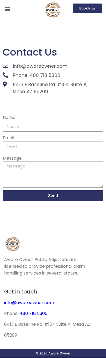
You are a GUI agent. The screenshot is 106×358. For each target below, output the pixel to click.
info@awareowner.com (29, 302)
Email (8, 138)
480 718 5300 (34, 313)
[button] (7, 8)
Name (9, 117)
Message (12, 158)
